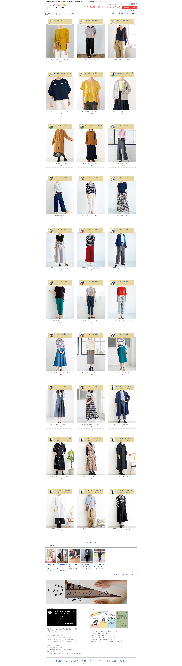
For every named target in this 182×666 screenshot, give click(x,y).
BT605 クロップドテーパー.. (122, 320)
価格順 (114, 13)
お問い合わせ (106, 7)
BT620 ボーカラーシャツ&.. (60, 477)
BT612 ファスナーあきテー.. (91, 215)
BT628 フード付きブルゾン (121, 111)
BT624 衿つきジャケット (91, 163)
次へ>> (93, 542)
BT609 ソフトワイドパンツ (91, 268)
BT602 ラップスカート (122, 372)
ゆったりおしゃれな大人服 (124, 73)
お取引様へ (122, 661)
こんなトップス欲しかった (62, 21)
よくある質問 (75, 661)
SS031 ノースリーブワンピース (50, 566)
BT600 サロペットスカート (91, 424)
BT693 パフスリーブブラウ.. (60, 111)
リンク (92, 661)
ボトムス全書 (124, 125)
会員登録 (93, 7)
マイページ (84, 7)
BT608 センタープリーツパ (121, 268)
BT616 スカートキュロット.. (91, 529)
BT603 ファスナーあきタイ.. (91, 372)
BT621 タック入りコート (122, 424)
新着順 (121, 13)
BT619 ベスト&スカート (91, 477)
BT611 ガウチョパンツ (122, 215)
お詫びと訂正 (111, 661)
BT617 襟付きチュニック (60, 529)
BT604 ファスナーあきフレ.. (60, 372)
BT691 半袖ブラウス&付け (91, 59)
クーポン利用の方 (128, 10)
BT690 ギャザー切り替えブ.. (91, 111)
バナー (100, 661)
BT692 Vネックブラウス (121, 59)
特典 (99, 7)
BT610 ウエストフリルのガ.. (60, 268)
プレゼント (105, 635)
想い (66, 661)
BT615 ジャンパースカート (121, 529)
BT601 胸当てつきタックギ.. (60, 424)
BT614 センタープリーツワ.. (122, 163)
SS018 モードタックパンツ (62, 566)
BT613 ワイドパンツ (59, 215)
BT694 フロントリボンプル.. (60, 59)
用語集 (84, 661)
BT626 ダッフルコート (60, 163)
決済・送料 (116, 7)
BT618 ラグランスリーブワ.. (122, 477)
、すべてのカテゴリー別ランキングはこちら (122, 574)
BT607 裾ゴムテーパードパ (60, 320)
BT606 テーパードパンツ (91, 320)
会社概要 (59, 661)
